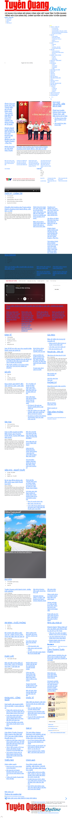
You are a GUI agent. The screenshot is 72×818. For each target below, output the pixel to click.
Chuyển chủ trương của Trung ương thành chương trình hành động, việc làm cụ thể (32, 148)
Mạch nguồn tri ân (52, 408)
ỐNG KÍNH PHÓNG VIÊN (55, 413)
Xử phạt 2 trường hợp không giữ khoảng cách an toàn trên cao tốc (37, 417)
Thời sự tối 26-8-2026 (62, 180)
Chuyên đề (41, 172)
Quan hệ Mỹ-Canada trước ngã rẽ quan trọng (36, 717)
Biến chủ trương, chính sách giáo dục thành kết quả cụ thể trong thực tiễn (39, 224)
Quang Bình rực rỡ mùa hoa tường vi (18, 552)
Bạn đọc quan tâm (56, 102)
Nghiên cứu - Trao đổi (11, 476)
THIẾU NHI (9, 760)
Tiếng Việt (11, 17)
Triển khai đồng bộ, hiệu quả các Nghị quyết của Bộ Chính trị (43, 315)
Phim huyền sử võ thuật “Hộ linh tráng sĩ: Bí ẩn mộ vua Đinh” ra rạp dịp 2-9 (37, 747)
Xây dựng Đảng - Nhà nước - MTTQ (14, 199)
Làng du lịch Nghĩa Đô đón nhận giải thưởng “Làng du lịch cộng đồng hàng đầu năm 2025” (31, 452)
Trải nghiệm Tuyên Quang (12, 581)
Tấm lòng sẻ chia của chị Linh (56, 355)
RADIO (8, 168)
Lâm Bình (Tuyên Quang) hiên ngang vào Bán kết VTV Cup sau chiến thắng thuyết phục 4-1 (14, 735)
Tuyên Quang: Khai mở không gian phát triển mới (60, 273)
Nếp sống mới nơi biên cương (35, 649)
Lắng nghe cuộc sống (31, 280)
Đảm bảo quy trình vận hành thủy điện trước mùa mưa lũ (52, 675)
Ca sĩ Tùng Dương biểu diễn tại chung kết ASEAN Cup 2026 (36, 741)
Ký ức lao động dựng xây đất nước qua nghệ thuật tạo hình (14, 482)
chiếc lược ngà (50, 724)
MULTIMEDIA (10, 255)
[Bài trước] (21, 299)
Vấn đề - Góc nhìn (22, 280)
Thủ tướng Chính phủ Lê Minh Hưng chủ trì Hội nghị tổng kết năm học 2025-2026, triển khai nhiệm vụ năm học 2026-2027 (52, 247)
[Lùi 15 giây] (18, 299)
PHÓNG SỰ (52, 382)
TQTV (6, 168)
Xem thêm (57, 289)
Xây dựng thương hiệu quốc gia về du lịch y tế (39, 590)
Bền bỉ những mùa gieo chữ (51, 403)
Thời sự (41, 170)
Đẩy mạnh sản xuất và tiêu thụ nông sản (44, 267)
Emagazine (9, 261)
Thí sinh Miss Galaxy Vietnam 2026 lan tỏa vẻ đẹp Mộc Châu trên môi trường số (31, 464)
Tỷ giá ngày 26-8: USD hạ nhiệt (38, 368)
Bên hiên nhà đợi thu (34, 503)
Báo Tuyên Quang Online (40, 802)
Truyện (47, 280)
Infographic (9, 259)
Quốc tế (9, 585)
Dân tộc (41, 175)
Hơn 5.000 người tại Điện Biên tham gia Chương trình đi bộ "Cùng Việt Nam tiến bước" (14, 434)
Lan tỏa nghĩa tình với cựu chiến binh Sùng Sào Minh (57, 637)
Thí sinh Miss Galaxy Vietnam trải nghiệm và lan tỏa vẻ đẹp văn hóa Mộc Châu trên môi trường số (36, 735)
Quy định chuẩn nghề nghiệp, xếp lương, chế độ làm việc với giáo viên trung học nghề (36, 767)
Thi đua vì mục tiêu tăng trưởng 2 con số (60, 119)
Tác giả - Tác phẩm (11, 472)
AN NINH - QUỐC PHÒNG (15, 622)
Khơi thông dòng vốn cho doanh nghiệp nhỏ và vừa (39, 349)
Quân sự (9, 627)
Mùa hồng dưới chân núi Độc (56, 386)
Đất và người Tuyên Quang (13, 426)
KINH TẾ (8, 335)
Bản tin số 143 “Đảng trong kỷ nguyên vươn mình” (44, 273)
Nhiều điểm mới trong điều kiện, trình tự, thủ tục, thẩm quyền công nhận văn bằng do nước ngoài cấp (36, 774)
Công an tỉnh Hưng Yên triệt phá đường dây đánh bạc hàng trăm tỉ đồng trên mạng (31, 676)
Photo (8, 257)
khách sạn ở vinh (54, 728)
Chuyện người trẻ (40, 280)
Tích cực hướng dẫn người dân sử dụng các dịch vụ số (19, 268)
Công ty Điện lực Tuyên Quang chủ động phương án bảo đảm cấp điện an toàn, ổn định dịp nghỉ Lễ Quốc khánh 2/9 (39, 360)
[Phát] (24, 298)
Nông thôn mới (10, 344)
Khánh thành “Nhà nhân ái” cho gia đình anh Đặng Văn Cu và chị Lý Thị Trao (57, 629)
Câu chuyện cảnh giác (12, 658)
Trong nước (9, 583)
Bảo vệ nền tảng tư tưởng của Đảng (14, 201)
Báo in (7, 21)
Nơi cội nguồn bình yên (35, 501)
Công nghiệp (10, 337)
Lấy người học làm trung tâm (60, 124)
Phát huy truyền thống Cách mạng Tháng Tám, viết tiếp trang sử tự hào (60, 113)
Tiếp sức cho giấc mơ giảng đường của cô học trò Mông (58, 633)
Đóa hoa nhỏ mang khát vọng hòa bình (14, 767)
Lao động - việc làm (11, 378)
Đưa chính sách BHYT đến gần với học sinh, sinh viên (14, 385)
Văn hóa (8, 422)
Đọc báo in (50, 644)
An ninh (9, 625)
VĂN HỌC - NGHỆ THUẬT (15, 470)
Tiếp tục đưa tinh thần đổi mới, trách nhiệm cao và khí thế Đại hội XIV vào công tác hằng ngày (13, 316)
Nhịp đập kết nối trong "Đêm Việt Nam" (31, 443)
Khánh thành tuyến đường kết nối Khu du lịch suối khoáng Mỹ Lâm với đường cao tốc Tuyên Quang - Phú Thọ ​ (10, 135)
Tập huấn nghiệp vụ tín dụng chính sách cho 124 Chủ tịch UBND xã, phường (17, 366)
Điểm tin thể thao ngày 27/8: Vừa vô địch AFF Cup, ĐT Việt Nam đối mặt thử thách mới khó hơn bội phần (15, 742)
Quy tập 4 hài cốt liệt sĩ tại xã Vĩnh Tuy (31, 642)
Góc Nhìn (51, 335)
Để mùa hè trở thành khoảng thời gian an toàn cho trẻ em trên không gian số (15, 772)
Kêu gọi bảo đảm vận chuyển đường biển (34, 708)
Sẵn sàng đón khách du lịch (51, 590)
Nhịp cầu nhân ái (54, 622)
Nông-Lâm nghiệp (11, 339)
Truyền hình (8, 18)
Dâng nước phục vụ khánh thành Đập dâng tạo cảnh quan (52, 596)
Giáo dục (9, 374)
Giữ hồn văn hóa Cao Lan (52, 379)
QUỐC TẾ (30, 697)
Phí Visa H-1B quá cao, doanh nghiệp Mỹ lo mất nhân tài (35, 406)
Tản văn (9, 474)
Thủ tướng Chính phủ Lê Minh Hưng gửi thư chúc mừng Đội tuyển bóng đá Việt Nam (14, 754)
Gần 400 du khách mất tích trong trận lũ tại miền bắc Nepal (36, 704)
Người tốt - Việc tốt (55, 351)
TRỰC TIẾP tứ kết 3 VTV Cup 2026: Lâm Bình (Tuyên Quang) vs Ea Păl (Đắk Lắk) (15, 748)
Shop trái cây (50, 730)
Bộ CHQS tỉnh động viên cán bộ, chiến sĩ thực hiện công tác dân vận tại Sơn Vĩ (14, 635)
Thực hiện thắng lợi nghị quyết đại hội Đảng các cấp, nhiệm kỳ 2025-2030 (35, 307)
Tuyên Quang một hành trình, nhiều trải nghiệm (18, 590)
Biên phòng (9, 628)
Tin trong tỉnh (10, 195)
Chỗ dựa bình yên (33, 646)
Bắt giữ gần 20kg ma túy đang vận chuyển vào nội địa (31, 693)
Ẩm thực (9, 427)
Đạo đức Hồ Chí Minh (11, 203)
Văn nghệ (41, 173)
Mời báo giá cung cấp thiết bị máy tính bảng (21, 798)
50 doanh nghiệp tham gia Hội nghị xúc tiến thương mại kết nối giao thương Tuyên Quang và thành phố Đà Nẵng (53, 686)
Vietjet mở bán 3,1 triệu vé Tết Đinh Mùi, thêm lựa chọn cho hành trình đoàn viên (52, 606)
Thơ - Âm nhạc (53, 280)
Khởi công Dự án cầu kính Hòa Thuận (9, 148)
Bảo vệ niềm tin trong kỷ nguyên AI (56, 340)
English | (7, 17)
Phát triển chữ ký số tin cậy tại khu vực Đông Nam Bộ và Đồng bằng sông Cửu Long (15, 711)
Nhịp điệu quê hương (41, 180)
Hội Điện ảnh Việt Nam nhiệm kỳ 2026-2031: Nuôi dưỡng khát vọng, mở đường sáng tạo (31, 495)
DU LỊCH (8, 579)
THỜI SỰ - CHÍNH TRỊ (13, 193)
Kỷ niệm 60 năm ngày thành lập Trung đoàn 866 (36, 652)
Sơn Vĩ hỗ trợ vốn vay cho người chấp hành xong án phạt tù (18, 349)
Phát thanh (8, 20)
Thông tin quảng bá (13, 794)
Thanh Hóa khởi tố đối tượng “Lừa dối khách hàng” (31, 685)
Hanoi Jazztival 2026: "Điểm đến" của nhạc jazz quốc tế (36, 751)
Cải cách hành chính (11, 379)
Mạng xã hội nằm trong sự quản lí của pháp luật (57, 344)
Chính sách (30, 760)
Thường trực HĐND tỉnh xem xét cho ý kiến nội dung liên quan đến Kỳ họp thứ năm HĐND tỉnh (52, 211)
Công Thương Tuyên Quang (56, 650)
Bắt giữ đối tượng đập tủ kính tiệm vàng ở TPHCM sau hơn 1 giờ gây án (14, 665)
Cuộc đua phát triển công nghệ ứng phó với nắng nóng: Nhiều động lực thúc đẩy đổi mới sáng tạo (14, 717)
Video (8, 262)
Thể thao (8, 728)
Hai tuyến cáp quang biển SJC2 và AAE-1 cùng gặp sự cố (14, 706)
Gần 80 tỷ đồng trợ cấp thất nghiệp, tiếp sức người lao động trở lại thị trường (36, 412)
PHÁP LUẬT (9, 656)
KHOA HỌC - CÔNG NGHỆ (12, 698)
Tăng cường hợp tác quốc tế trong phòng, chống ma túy (31, 635)
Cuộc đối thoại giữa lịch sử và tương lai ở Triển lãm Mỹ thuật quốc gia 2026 (36, 507)
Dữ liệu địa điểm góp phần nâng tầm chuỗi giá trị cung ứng (15, 723)
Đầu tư (8, 342)
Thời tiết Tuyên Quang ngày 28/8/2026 (60, 267)
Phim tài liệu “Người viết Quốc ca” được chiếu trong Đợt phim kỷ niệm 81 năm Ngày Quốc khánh (31, 484)
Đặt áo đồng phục (51, 726)
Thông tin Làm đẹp (52, 721)
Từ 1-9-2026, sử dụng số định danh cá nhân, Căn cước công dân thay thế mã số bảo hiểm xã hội (31, 388)
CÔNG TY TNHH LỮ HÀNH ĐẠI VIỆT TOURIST (57, 732)
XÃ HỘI (8, 372)
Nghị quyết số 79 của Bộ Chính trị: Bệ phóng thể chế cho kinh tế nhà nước (58, 315)
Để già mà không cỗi (55, 349)
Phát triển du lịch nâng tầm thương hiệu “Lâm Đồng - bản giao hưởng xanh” (53, 617)
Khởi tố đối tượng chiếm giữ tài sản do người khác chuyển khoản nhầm (31, 666)
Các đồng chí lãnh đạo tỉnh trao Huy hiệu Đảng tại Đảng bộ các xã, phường (53, 221)
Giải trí (29, 728)
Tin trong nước (10, 197)
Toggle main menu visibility (27, 62)
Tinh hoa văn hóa (11, 424)
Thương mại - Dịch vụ (11, 340)
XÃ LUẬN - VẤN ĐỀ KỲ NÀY (59, 105)
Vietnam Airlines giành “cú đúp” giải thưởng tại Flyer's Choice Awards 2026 (39, 598)
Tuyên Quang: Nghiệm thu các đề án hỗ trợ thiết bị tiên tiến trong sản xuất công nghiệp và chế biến (19, 360)
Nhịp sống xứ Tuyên (11, 281)
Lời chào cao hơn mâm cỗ (57, 347)
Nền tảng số (9, 22)
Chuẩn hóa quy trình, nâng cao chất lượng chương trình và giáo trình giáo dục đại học (37, 781)
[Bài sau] (28, 299)
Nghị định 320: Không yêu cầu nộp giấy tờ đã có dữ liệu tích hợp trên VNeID (37, 787)
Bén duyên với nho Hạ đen (51, 374)
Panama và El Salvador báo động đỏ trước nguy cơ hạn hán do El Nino (36, 713)
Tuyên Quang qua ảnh (13, 511)
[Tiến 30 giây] (31, 299)
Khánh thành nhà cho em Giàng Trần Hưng (57, 641)
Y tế (8, 376)
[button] (58, 97)
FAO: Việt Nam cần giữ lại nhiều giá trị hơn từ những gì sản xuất (31, 400)
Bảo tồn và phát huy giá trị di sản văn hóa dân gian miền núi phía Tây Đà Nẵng (31, 435)
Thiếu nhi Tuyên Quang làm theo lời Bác (15, 778)
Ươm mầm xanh (10, 764)
